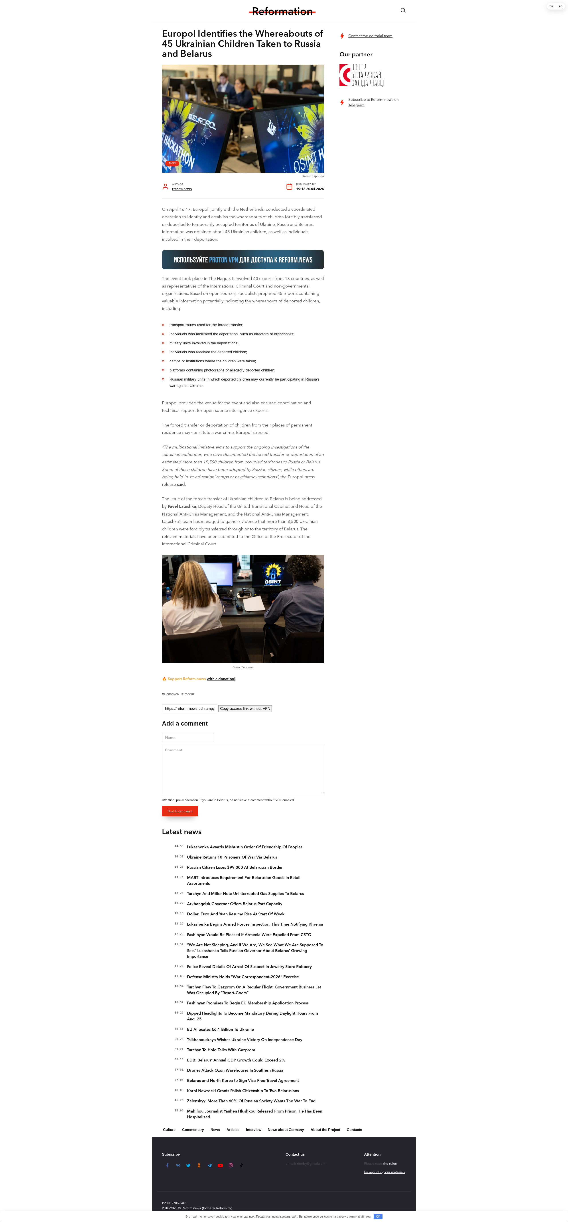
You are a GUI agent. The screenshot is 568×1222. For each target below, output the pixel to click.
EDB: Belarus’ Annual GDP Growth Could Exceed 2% (236, 1060)
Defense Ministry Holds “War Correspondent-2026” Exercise (243, 977)
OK (378, 1216)
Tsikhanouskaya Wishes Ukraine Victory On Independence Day (244, 1040)
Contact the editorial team (370, 36)
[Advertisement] (372, 183)
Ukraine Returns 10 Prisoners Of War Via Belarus (232, 857)
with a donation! (221, 678)
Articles (233, 1130)
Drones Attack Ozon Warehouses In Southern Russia (235, 1070)
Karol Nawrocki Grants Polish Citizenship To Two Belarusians (243, 1091)
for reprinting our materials (384, 1172)
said (181, 484)
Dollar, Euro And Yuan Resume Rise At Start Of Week (235, 914)
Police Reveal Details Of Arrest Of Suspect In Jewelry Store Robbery (249, 966)
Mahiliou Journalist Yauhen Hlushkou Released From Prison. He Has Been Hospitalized (254, 1114)
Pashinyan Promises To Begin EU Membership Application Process (248, 1003)
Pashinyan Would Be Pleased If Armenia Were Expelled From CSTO (249, 934)
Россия (189, 694)
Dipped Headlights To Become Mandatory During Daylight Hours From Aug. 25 (252, 1016)
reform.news (182, 189)
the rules (390, 1164)
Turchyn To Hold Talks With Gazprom (221, 1050)
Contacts (354, 1130)
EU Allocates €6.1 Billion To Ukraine (220, 1029)
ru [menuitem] (551, 6)
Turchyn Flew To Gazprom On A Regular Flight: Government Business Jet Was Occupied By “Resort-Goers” (254, 990)
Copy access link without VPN (245, 708)
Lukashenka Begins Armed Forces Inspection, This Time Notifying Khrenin (255, 924)
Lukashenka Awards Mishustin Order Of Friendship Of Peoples (244, 847)
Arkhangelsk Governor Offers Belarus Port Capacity (234, 904)
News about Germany (286, 1130)
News (215, 1130)
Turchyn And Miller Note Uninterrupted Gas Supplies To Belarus (245, 893)
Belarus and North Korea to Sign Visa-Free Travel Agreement (243, 1080)
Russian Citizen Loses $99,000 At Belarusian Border (235, 867)
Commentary (193, 1130)
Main (172, 163)
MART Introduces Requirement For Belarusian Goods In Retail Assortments (243, 880)
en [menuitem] (560, 6)
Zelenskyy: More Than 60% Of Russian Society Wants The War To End (251, 1101)
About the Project (325, 1130)
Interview (253, 1130)
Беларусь (171, 694)
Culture (169, 1130)
